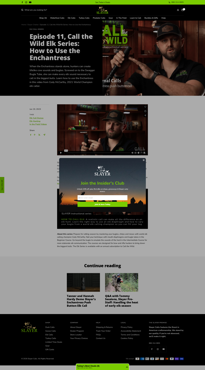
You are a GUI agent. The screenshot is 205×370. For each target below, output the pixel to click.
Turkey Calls (84, 18)
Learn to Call (135, 18)
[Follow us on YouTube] (30, 2)
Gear (111, 18)
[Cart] (183, 10)
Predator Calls (99, 18)
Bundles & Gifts (151, 18)
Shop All (43, 18)
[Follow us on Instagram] (26, 2)
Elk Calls (71, 18)
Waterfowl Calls (57, 18)
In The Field (121, 18)
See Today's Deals (102, 2)
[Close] (143, 160)
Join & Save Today (102, 204)
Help (163, 18)
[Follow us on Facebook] (22, 2)
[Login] (178, 10)
